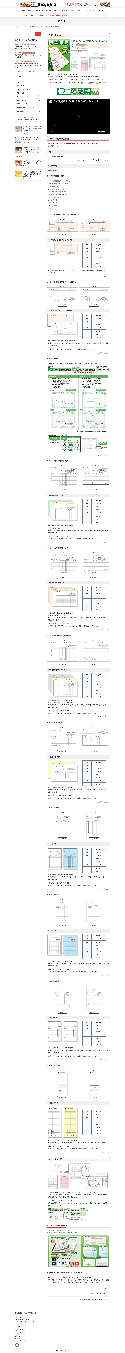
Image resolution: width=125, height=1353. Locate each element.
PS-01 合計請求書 (54, 197)
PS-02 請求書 (53, 200)
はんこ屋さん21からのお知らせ (29, 44)
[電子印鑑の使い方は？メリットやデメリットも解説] (18, 140)
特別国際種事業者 (28, 117)
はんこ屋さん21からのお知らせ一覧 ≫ (29, 72)
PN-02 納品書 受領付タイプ (57, 192)
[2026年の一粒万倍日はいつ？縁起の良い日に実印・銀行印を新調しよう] (18, 174)
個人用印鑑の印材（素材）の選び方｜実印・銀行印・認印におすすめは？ (32, 129)
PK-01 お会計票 (53, 208)
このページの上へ (103, 276)
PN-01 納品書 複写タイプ (56, 189)
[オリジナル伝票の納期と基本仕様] (69, 1219)
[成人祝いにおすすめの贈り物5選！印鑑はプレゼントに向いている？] (18, 163)
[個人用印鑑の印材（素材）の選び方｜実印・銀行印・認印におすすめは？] (18, 129)
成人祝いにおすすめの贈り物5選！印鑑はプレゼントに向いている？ (32, 163)
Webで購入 (61, 234)
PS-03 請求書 (53, 202)
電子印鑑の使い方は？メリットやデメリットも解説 (32, 139)
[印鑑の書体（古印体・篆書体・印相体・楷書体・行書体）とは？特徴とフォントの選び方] (18, 150)
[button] (59, 15)
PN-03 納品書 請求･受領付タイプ (59, 194)
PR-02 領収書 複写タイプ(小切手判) (59, 183)
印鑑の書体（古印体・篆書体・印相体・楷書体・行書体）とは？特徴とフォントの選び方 (28, 65)
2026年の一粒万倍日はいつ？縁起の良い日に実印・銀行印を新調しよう (32, 174)
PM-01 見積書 (53, 205)
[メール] (17, 1345)
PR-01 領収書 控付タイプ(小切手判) (59, 181)
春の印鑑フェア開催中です (39, 15)
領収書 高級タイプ (54, 186)
